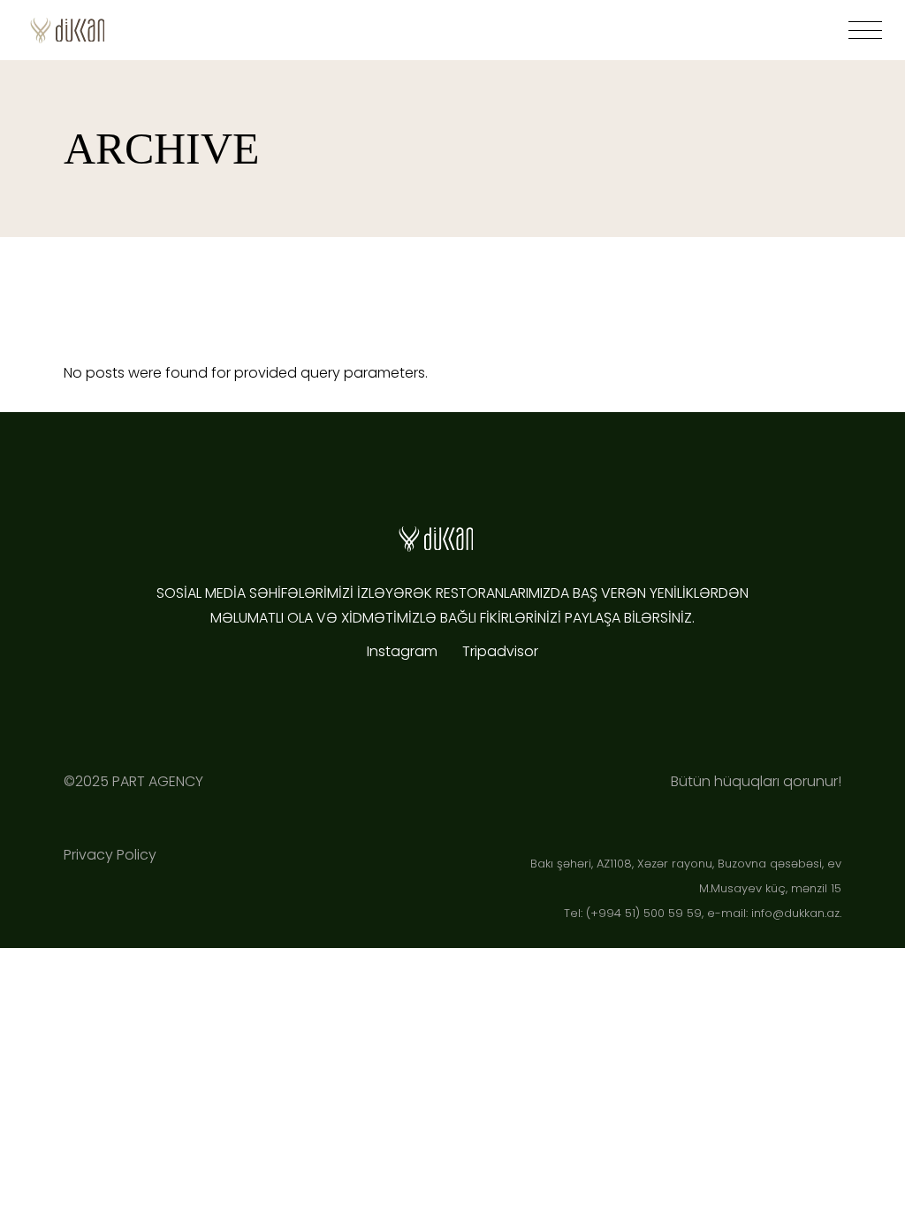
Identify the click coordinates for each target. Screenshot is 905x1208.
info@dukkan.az (795, 913)
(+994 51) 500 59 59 (644, 913)
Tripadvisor (500, 651)
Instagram (406, 651)
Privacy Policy (110, 855)
